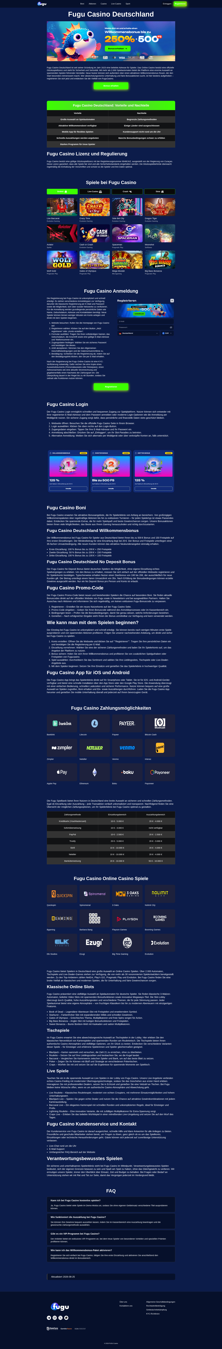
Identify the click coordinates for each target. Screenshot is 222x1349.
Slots (158, 191)
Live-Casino (93, 191)
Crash (125, 191)
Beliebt (60, 191)
